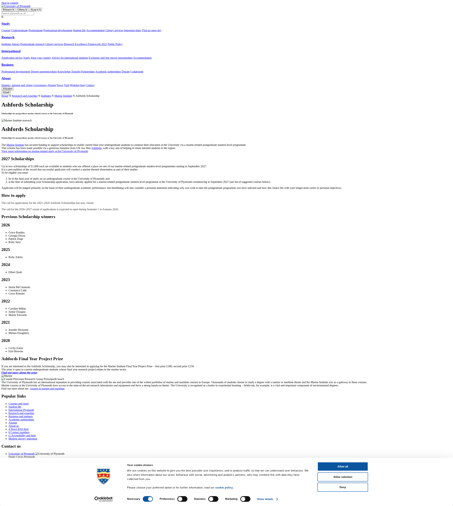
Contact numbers (19, 432)
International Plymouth (21, 409)
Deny (343, 487)
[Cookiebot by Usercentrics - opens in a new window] (103, 499)
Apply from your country (37, 57)
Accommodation (95, 30)
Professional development (58, 30)
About (6, 78)
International (11, 51)
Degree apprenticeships (44, 71)
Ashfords (96, 148)
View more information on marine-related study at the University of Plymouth (44, 151)
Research (8, 37)
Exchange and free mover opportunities (111, 57)
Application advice (11, 57)
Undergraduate (19, 30)
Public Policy (115, 44)
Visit (66, 85)
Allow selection (342, 476)
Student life (79, 30)
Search (8, 9)
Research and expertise (25, 95)
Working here (77, 85)
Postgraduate (35, 30)
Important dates (132, 30)
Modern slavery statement (22, 438)
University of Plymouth (21, 453)
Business (7, 65)
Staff (6, 92)
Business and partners (20, 416)
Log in (36, 9)
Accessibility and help (22, 435)
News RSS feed (18, 429)
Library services (114, 30)
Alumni (51, 85)
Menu (22, 9)
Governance (40, 85)
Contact (90, 85)
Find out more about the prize (19, 372)
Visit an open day (151, 30)
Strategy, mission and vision (17, 85)
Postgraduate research (32, 44)
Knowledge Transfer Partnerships (76, 71)
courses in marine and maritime (47, 388)
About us (13, 425)
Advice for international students (70, 57)
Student (7, 88)
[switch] (182, 499)
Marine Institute (63, 95)
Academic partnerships (108, 71)
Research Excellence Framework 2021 (85, 44)
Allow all (342, 466)
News (60, 85)
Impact (16, 44)
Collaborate (136, 71)
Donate (126, 71)
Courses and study (18, 403)
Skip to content (9, 2)
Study (5, 23)
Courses (5, 30)
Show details (265, 499)
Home (4, 95)
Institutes (6, 44)
